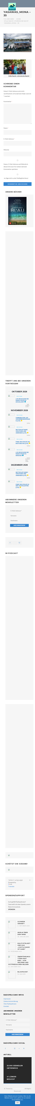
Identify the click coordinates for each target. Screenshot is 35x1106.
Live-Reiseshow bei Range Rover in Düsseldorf (22, 400)
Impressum (7, 999)
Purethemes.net (18, 1088)
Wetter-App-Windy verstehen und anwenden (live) (22, 474)
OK (17, 1102)
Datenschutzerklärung (11, 1001)
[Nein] (33, 1100)
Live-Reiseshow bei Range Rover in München (22, 454)
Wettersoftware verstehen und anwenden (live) (22, 431)
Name (6, 128)
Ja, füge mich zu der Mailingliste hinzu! (16, 178)
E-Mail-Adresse (9, 139)
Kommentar (8, 101)
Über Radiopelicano (10, 1004)
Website (6, 150)
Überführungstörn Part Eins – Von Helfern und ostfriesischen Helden (19, 960)
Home (18, 19)
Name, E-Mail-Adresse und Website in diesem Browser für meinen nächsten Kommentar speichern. (16, 166)
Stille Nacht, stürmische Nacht (16, 21)
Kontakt (6, 1006)
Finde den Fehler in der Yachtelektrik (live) (22, 486)
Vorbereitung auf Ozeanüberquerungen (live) (23, 419)
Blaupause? (23, 972)
